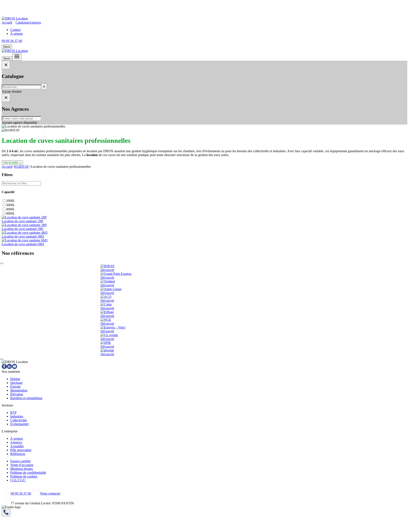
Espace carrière (20, 461)
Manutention (18, 390)
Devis (6, 46)
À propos (16, 33)
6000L (10, 213)
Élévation (16, 394)
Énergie (15, 386)
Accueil (7, 22)
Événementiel (19, 424)
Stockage (16, 383)
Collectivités (18, 420)
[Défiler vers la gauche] (1, 263)
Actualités (17, 446)
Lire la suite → (12, 162)
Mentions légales (21, 469)
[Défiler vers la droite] (1, 359)
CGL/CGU (18, 480)
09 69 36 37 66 (12, 41)
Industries (16, 416)
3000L (10, 205)
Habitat (15, 379)
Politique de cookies (23, 476)
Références (17, 454)
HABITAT (21, 166)
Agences (35, 22)
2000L (10, 200)
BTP (13, 412)
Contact (15, 30)
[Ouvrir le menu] (17, 57)
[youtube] (14, 368)
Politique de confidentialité (28, 472)
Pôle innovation (20, 450)
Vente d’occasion (21, 465)
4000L (10, 209)
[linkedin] (9, 368)
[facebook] (4, 368)
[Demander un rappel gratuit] (6, 512)
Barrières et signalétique (26, 398)
